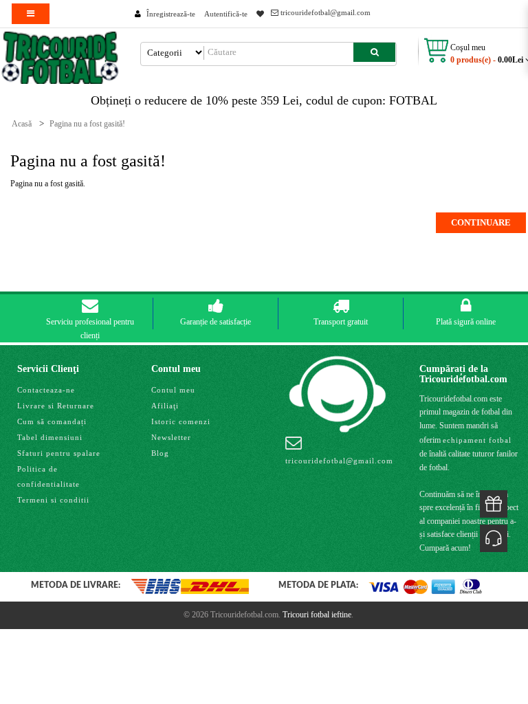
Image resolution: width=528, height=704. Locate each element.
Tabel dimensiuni (49, 437)
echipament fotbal (477, 440)
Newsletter (171, 437)
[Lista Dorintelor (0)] (260, 14)
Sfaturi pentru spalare (58, 453)
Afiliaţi (165, 406)
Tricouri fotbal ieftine (317, 614)
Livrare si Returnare (55, 406)
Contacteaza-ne (46, 390)
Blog (160, 453)
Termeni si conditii (53, 500)
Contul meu (173, 390)
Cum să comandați (52, 421)
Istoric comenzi (180, 421)
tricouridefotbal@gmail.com (324, 12)
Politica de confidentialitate (48, 476)
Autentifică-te (226, 14)
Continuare (481, 222)
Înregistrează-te (170, 14)
